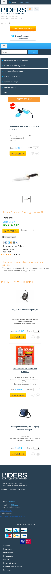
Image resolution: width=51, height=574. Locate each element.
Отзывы (17, 254)
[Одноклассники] (11, 242)
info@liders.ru (13, 505)
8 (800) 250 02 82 (6, 511)
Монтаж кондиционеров (12, 566)
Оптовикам (7, 570)
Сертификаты (8, 556)
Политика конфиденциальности (14, 485)
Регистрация (24, 2)
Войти (14, 2)
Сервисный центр (9, 563)
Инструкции (7, 549)
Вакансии (6, 545)
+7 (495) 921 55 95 (19, 516)
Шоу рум (6, 559)
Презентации (8, 552)
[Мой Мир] (14, 242)
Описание (5, 254)
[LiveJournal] (16, 242)
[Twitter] (9, 242)
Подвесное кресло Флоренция (25, 309)
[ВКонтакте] (6, 242)
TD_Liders (11, 501)
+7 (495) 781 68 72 (6, 516)
